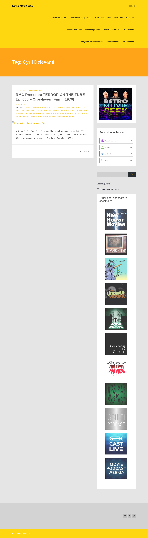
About (106, 30)
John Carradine (53, 110)
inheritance (43, 110)
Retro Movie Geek (23, 5)
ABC (34, 107)
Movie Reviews (113, 42)
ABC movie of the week (44, 107)
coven (55, 107)
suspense (65, 113)
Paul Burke (28, 113)
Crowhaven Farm (64, 107)
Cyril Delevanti (76, 107)
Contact (115, 30)
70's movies (28, 107)
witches (71, 116)
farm (83, 107)
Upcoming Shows (92, 30)
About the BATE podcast (81, 18)
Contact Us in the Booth (124, 18)
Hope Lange (20, 110)
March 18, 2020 (21, 104)
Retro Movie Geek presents (42, 113)
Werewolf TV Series (103, 18)
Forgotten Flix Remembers (92, 42)
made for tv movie (76, 110)
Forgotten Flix (128, 30)
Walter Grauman (62, 116)
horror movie (34, 110)
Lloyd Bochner (64, 110)
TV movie (52, 116)
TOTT (40, 90)
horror (27, 110)
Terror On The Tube (74, 30)
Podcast (19, 90)
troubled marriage (42, 116)
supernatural (57, 113)
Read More (84, 151)
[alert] (116, 189)
